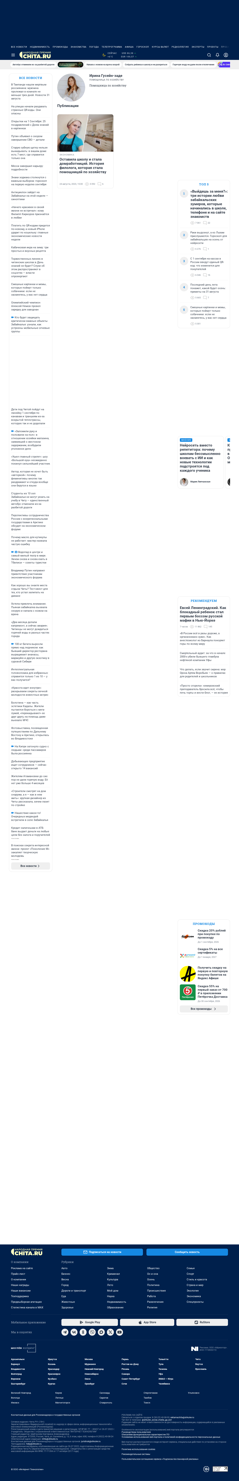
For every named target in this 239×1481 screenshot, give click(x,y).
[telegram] (64, 1332)
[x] (110, 1332)
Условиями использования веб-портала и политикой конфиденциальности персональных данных (171, 1437)
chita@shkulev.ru (50, 1439)
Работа (151, 1296)
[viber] (92, 1332)
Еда (63, 1296)
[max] (101, 1332)
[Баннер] (70, 65)
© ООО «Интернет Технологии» (27, 1469)
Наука (110, 1296)
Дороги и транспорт (73, 1290)
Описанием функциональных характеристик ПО (145, 1434)
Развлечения (155, 1301)
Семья (191, 1268)
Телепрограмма (112, 47)
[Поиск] (209, 55)
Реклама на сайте (22, 1268)
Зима (110, 1268)
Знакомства (78, 47)
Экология (193, 1290)
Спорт (190, 1273)
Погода (94, 47)
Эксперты (198, 47)
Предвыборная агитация (26, 1301)
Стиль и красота (197, 1279)
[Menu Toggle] (13, 55)
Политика (153, 1285)
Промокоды (60, 47)
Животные (68, 1301)
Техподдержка (20, 1296)
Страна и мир (195, 1285)
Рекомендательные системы (136, 1454)
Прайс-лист (18, 1273)
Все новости (19, 47)
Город (65, 1285)
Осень (151, 1279)
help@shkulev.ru (34, 1444)
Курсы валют (160, 47)
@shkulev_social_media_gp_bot (157, 1420)
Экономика (194, 1296)
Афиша (129, 47)
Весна (65, 1279)
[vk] (74, 1332)
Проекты (212, 47)
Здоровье (67, 1307)
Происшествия (156, 1290)
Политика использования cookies (138, 1449)
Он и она (152, 1273)
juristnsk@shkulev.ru (91, 1441)
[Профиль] (226, 55)
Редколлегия (180, 47)
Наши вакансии (21, 1290)
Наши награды (20, 1285)
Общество (153, 1268)
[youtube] (119, 1332)
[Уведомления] (217, 55)
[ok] (83, 1332)
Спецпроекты (195, 1301)
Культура (112, 1279)
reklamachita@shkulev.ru (182, 1417)
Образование (115, 1307)
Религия (152, 1307)
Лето (110, 1285)
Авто (64, 1268)
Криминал (113, 1273)
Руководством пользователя (136, 1432)
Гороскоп (142, 47)
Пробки (226, 47)
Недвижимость (40, 47)
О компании (18, 1279)
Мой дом (112, 1290)
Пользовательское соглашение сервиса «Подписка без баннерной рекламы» (160, 1459)
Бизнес (65, 1273)
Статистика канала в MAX (27, 1307)
